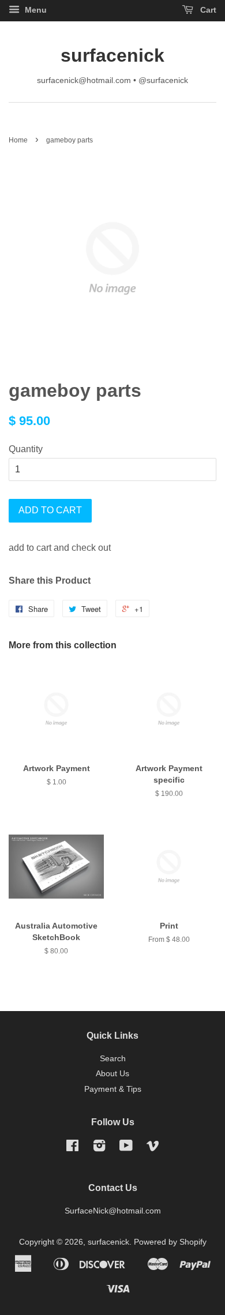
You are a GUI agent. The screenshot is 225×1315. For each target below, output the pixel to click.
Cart (207, 9)
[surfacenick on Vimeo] (153, 1148)
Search (113, 1058)
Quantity (26, 449)
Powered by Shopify (170, 1242)
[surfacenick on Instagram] (99, 1148)
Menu (34, 9)
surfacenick (112, 55)
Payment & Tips (112, 1089)
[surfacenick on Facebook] (72, 1148)
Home (18, 140)
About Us (112, 1073)
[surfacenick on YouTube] (126, 1148)
